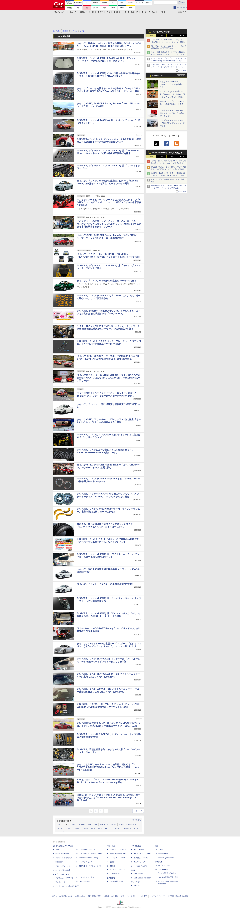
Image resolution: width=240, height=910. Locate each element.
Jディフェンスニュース (142, 854)
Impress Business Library (88, 858)
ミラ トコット (92, 824)
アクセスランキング (161, 32)
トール (100, 828)
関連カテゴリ (65, 821)
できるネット (60, 882)
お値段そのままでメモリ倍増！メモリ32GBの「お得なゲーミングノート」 (172, 113)
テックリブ (135, 882)
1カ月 (182, 35)
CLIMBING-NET (116, 874)
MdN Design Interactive (143, 878)
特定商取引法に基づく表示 (178, 896)
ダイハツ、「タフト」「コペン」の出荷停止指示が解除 (104, 584)
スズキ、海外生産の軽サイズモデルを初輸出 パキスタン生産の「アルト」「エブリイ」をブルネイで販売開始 (168, 54)
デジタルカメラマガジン (64, 878)
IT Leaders (59, 862)
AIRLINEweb (139, 849)
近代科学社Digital (116, 881)
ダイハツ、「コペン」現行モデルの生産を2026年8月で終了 (107, 280)
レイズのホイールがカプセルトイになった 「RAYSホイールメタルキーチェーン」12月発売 (168, 42)
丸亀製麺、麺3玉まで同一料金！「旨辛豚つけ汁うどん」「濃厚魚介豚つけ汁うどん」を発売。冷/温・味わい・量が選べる (168, 175)
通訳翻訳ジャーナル (141, 858)
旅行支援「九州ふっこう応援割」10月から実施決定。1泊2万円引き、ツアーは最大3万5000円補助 (168, 169)
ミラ (73, 824)
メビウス (108, 828)
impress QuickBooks (166, 858)
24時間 (161, 35)
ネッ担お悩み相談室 (62, 870)
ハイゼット (127, 828)
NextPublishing (85, 881)
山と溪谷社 (111, 866)
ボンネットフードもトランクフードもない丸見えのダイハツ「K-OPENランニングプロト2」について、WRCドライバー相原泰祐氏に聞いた (109, 202)
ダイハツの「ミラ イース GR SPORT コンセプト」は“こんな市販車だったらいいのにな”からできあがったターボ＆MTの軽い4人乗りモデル (108, 378)
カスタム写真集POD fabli (168, 877)
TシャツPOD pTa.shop (167, 873)
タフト (135, 828)
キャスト (113, 824)
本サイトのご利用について (62, 896)
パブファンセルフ (165, 865)
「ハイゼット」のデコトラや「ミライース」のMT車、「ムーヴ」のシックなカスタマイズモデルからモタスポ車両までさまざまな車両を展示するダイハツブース (109, 224)
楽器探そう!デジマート (118, 854)
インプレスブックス (86, 877)
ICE (156, 846)
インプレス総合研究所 (63, 858)
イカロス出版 (136, 846)
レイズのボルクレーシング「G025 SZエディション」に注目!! (172, 123)
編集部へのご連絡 (111, 896)
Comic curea (163, 854)
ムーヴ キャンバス (132, 824)
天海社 (160, 849)
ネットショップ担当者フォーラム (91, 854)
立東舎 (112, 862)
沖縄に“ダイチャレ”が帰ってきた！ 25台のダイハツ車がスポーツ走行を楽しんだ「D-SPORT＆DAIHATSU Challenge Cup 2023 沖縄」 (108, 797)
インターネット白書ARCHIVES (67, 886)
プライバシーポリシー (129, 896)
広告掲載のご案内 (95, 896)
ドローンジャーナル (62, 866)
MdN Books (138, 874)
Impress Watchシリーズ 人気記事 (167, 153)
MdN (133, 870)
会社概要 (143, 896)
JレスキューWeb (140, 862)
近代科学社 (111, 878)
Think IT (58, 849)
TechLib (137, 886)
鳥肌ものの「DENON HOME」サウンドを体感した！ (171, 84)
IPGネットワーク (161, 870)
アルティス (117, 828)
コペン (67, 824)
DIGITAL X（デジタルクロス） (90, 866)
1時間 (151, 35)
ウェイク (68, 828)
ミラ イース (81, 824)
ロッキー (85, 828)
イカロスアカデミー (141, 866)
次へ (139, 811)
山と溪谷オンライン (117, 870)
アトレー (76, 828)
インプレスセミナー (86, 862)
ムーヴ (121, 824)
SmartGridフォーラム (87, 849)
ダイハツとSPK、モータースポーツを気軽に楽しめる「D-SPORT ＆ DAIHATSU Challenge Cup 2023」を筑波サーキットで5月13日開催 (109, 767)
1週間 (172, 35)
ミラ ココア (104, 824)
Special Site (157, 76)
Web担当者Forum (62, 854)
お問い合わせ (80, 896)
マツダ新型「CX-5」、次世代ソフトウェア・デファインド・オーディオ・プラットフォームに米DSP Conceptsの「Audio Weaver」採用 (168, 67)
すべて (60, 824)
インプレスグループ (157, 896)
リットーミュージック (118, 849)
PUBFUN (158, 862)
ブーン (92, 828)
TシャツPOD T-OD (117, 858)
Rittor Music (111, 846)
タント (60, 828)
